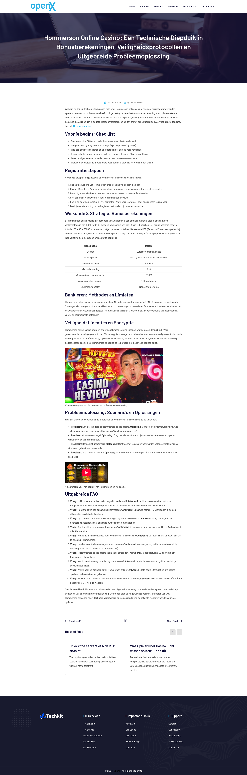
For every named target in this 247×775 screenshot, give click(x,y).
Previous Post (76, 621)
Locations (131, 747)
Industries (173, 6)
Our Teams (131, 735)
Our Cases (131, 729)
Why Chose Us (176, 741)
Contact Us (206, 6)
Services (158, 6)
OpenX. (117, 770)
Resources (188, 6)
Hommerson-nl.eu (82, 126)
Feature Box (89, 741)
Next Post (172, 621)
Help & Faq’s (175, 735)
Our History (174, 729)
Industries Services (92, 735)
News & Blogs (133, 741)
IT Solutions (89, 723)
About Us (144, 6)
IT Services (88, 729)
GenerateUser (136, 102)
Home (132, 6)
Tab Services (89, 747)
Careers (172, 723)
